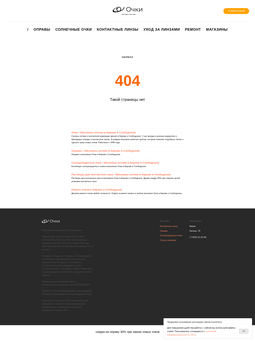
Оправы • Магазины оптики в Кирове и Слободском (105, 150)
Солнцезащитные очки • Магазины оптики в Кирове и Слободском (115, 162)
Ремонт (193, 29)
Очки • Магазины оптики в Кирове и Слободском (103, 132)
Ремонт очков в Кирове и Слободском (96, 189)
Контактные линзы (117, 29)
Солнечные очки (73, 29)
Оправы (41, 29)
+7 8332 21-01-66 (197, 237)
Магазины (217, 29)
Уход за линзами (161, 29)
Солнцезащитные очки (171, 235)
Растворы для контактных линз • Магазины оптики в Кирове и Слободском (121, 174)
